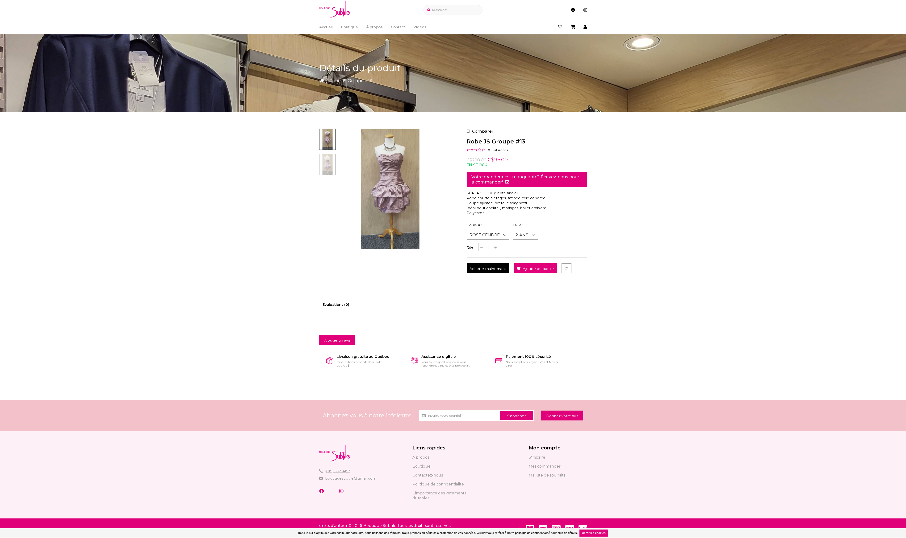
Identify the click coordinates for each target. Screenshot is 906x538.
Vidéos (419, 27)
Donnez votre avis (562, 416)
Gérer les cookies (594, 533)
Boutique (349, 27)
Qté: (470, 247)
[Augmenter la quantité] (495, 247)
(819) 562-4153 (337, 471)
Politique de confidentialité (438, 484)
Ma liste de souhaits (547, 475)
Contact (398, 27)
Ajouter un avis (337, 340)
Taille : (518, 225)
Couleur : (474, 225)
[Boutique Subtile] (334, 16)
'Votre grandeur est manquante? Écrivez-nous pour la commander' (524, 179)
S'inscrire (537, 457)
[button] (327, 139)
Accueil (326, 27)
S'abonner (516, 416)
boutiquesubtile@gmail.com (350, 478)
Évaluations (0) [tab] (336, 304)
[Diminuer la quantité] (481, 247)
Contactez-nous (427, 475)
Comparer (482, 131)
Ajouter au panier (538, 268)
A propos (420, 457)
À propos (374, 27)
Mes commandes (545, 466)
